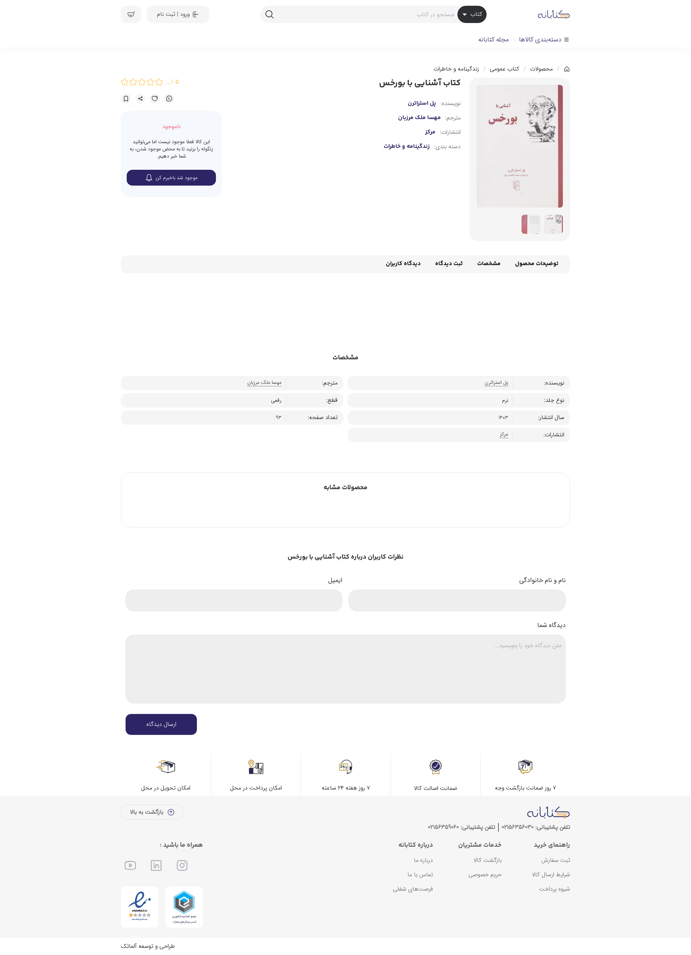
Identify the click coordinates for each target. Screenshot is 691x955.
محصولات (541, 69)
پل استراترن (422, 103)
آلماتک (129, 946)
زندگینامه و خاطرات (456, 69)
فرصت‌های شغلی (413, 888)
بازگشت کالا (488, 860)
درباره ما (423, 860)
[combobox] (373, 14)
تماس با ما (420, 874)
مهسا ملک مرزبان (419, 118)
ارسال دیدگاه (161, 724)
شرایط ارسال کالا (551, 874)
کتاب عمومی (504, 69)
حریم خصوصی (485, 874)
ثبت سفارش (555, 860)
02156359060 (443, 827)
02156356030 (518, 827)
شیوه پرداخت (554, 888)
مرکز (430, 132)
